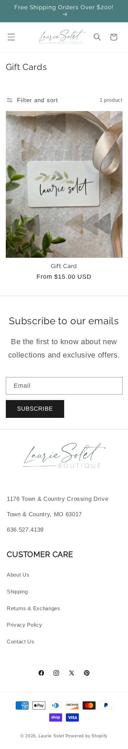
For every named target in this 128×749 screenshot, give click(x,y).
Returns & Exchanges (33, 608)
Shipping (17, 591)
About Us (18, 575)
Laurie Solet (51, 736)
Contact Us (20, 641)
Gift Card (64, 266)
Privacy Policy (24, 625)
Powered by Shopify (87, 736)
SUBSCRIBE (35, 409)
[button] (11, 37)
